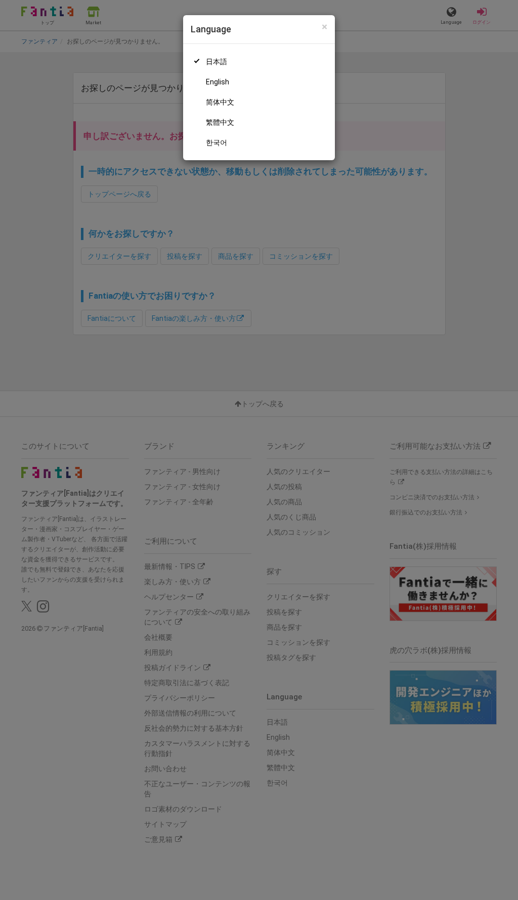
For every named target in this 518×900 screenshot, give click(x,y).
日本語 (216, 62)
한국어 (216, 142)
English (217, 82)
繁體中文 (220, 122)
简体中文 (220, 102)
